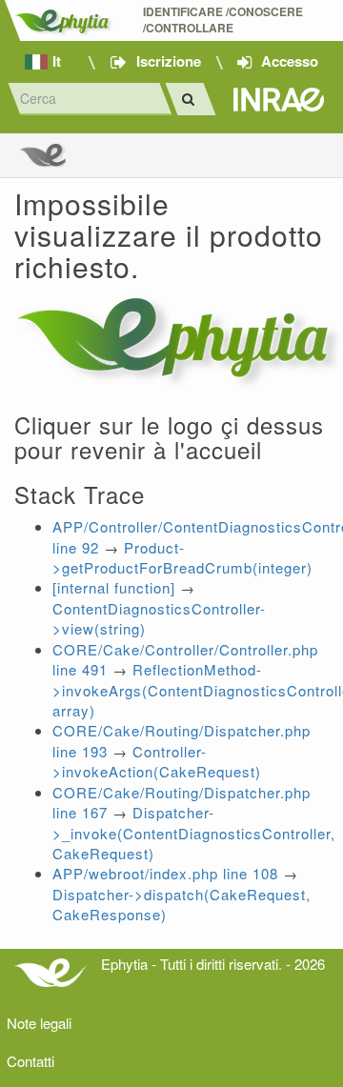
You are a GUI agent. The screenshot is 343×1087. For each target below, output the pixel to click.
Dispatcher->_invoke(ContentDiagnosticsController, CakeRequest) (193, 832)
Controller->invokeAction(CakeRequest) (156, 761)
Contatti (30, 1061)
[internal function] (113, 587)
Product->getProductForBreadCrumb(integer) (182, 557)
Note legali (39, 1023)
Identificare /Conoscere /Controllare (224, 20)
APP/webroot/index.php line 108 (165, 873)
